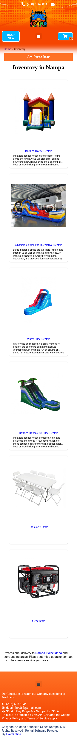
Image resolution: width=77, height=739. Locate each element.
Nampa (40, 653)
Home (7, 49)
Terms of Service (38, 718)
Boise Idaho (54, 653)
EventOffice (13, 734)
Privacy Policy (11, 718)
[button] (11, 36)
